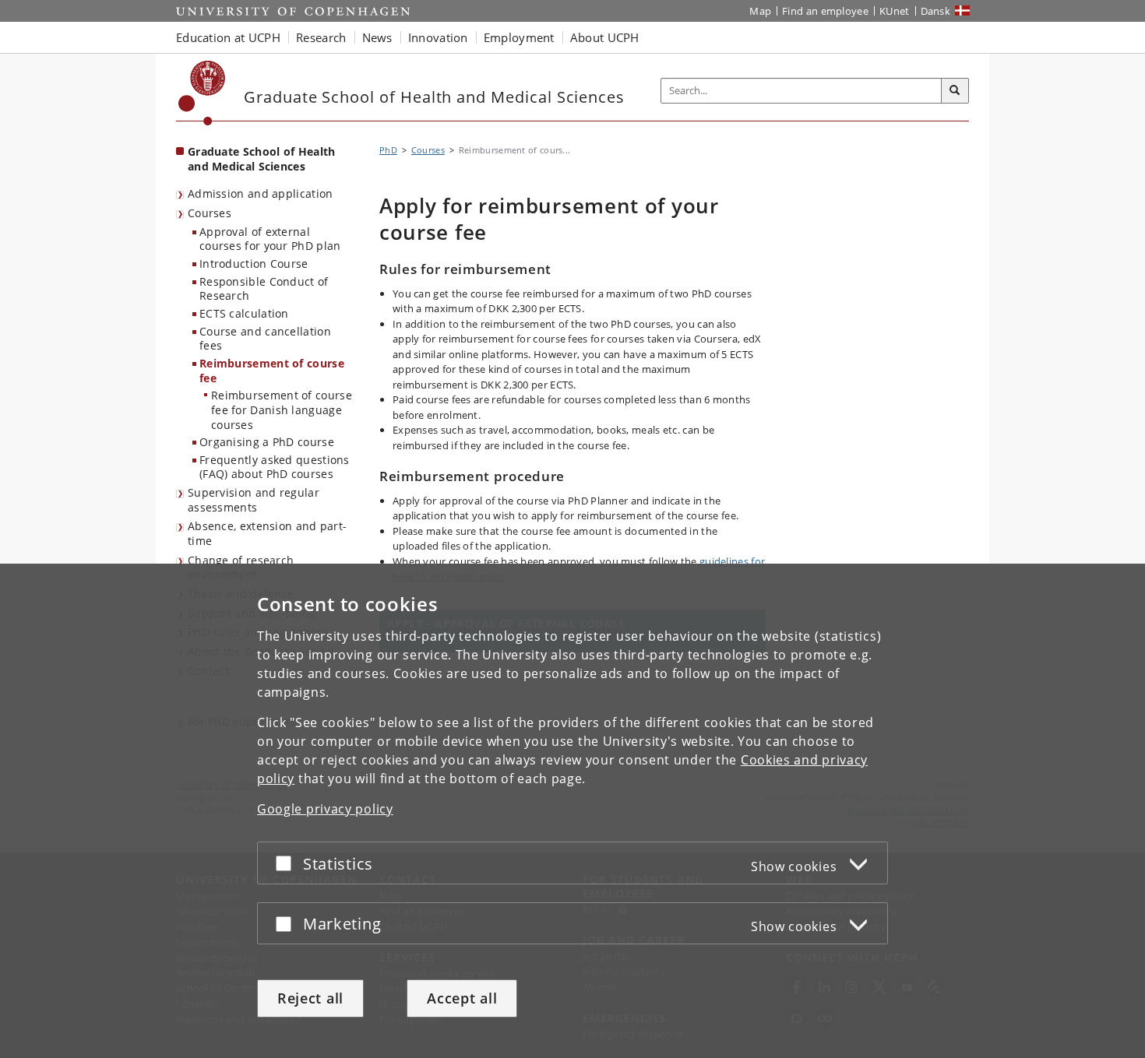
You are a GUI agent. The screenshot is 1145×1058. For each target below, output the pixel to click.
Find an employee (825, 11)
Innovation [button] (438, 37)
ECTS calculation (244, 313)
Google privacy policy (325, 808)
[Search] (955, 91)
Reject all (310, 998)
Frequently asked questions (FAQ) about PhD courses (274, 467)
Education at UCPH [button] (228, 37)
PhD (388, 150)
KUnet (894, 11)
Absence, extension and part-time (267, 533)
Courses (209, 213)
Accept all (462, 998)
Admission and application (260, 193)
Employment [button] (519, 37)
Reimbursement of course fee (271, 370)
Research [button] (321, 37)
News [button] (377, 37)
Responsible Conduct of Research (264, 289)
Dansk (936, 11)
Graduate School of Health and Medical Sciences (262, 159)
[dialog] (572, 811)
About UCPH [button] (604, 37)
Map (760, 11)
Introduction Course (253, 263)
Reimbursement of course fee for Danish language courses (281, 409)
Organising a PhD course (266, 441)
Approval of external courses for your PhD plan (270, 239)
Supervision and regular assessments (253, 500)
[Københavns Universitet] (202, 93)
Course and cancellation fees (265, 338)
